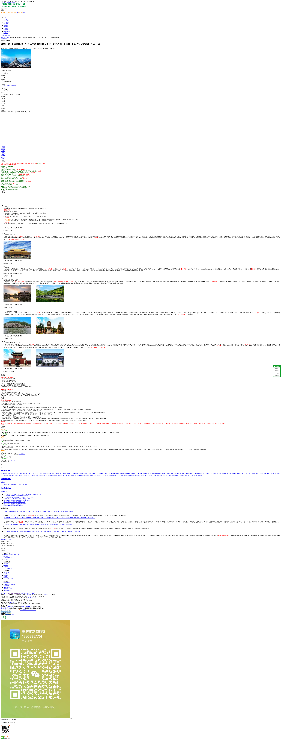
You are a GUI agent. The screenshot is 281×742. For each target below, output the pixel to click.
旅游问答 (3, 157)
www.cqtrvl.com (13, 602)
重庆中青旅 (53, 528)
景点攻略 (3, 155)
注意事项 (3, 151)
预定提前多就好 (8, 587)
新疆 (24, 12)
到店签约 (6, 563)
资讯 (4, 35)
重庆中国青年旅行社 (26, 606)
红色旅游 (13, 12)
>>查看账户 (22, 454)
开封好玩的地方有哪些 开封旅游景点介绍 (14, 502)
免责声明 (22, 593)
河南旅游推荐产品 (6, 470)
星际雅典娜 (31, 515)
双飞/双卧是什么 (8, 589)
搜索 (2, 9)
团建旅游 (20, 12)
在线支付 (6, 573)
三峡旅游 (8, 12)
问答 (2, 35)
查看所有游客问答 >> (6, 539)
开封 (15, 85)
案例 (9, 35)
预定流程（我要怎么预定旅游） (12, 554)
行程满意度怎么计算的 (9, 584)
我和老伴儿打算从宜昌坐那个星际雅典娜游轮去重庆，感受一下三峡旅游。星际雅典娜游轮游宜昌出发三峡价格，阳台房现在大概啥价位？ (40, 511)
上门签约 (6, 565)
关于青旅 (3, 593)
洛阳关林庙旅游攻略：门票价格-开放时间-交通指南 (17, 499)
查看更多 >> (4, 482)
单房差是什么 (7, 585)
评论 (2, 463)
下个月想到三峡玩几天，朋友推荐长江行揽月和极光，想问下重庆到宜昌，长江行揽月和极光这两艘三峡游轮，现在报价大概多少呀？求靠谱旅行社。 (43, 531)
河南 (8, 37)
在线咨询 (3, 107)
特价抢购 (7, 31)
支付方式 (27, 593)
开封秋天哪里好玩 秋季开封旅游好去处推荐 (15, 503)
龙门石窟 (6, 85)
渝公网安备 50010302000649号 (28, 610)
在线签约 (6, 566)
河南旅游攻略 (6, 488)
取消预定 (6, 556)
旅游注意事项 (7, 582)
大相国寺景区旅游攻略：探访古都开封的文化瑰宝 (16, 495)
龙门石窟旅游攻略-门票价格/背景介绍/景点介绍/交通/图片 (18, 497)
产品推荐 (3, 154)
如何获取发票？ (8, 590)
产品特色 (3, 146)
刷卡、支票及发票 (8, 578)
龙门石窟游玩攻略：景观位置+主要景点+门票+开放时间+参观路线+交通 (22, 494)
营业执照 (18, 593)
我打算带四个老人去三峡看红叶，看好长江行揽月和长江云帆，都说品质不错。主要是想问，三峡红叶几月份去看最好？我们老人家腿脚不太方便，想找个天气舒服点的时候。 (49, 518)
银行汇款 (6, 577)
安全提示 (13, 614)
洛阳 (13, 85)
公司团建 (6, 22)
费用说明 (3, 149)
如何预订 (3, 152)
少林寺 (10, 85)
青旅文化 (8, 593)
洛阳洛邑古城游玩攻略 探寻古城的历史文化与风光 (17, 500)
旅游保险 (6, 559)
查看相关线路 (4, 38)
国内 (5, 37)
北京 (26, 12)
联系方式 (32, 593)
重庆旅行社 (10, 606)
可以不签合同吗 (8, 568)
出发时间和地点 (8, 557)
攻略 (6, 35)
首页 (5, 17)
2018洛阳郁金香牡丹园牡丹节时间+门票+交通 (15, 484)
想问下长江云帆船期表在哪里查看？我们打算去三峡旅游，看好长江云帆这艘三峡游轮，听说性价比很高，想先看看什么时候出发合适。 (39, 524)
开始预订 (3, 105)
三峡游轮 (21, 522)
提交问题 (3, 550)
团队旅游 (46, 594)
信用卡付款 (6, 572)
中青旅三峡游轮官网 (223, 535)
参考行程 (3, 148)
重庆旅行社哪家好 (5, 608)
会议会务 (6, 20)
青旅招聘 (13, 593)
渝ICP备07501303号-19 (33, 597)
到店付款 (6, 575)
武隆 (17, 12)
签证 (6, 33)
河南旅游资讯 (6, 479)
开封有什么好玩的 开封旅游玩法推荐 (13, 505)
